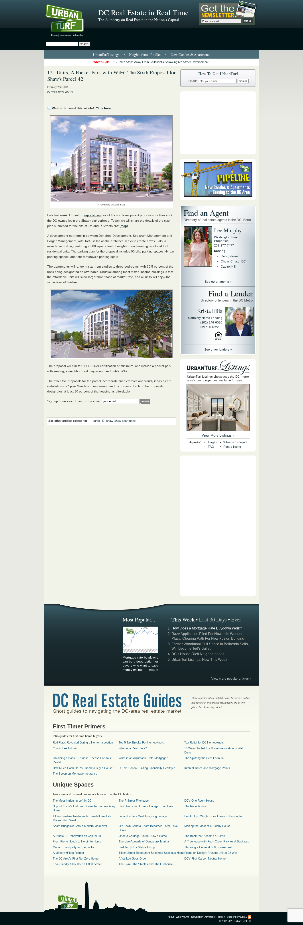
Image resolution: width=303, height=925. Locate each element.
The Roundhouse (195, 806)
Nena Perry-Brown (62, 92)
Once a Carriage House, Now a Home (143, 836)
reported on (92, 215)
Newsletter (65, 35)
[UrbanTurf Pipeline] (218, 199)
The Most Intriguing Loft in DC (72, 800)
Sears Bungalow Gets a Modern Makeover (80, 826)
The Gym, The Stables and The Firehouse (146, 864)
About (171, 916)
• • (151, 54)
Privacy (221, 916)
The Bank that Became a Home (204, 836)
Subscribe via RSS (237, 916)
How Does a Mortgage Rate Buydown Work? (206, 628)
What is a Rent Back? (133, 748)
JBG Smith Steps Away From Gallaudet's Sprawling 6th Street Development (160, 62)
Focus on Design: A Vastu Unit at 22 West (211, 852)
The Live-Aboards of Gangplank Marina (144, 841)
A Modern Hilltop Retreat (68, 852)
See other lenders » (218, 349)
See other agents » (218, 281)
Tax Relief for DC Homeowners (204, 742)
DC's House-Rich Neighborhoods (197, 654)
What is (235, 442)
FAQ (211, 446)
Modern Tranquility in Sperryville (73, 847)
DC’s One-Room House (199, 800)
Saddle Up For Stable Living (137, 847)
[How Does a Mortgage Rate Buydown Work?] (141, 652)
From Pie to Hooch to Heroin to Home (77, 841)
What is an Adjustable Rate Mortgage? (143, 758)
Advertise (78, 35)
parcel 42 (98, 420)
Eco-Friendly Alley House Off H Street (77, 864)
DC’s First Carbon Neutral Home (205, 858)
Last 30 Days (213, 619)
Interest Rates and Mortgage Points (207, 768)
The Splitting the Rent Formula (204, 758)
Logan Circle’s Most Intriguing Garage (143, 816)
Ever (236, 619)
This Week (183, 619)
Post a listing (232, 446)
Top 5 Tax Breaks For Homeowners (141, 742)
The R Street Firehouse (134, 800)
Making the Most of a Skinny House (207, 826)
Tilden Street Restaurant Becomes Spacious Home (151, 852)
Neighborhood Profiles (145, 54)
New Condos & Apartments (190, 54)
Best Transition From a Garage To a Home (146, 806)
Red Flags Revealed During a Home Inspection (83, 742)
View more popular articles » (231, 678)
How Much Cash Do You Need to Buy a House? (83, 768)
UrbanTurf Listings (106, 54)
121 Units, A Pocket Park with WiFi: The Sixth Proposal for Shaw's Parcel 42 (111, 75)
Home (54, 35)
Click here (103, 108)
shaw (109, 420)
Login (212, 442)
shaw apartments (125, 420)
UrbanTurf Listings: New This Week (199, 659)
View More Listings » (218, 435)
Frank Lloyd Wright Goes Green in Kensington (213, 816)
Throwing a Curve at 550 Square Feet (208, 847)
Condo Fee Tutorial (65, 748)
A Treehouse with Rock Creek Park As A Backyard (216, 841)
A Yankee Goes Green (133, 858)
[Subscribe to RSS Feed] (249, 916)
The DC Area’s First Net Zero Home (75, 858)
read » (153, 669)
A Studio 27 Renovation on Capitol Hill (77, 836)
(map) (124, 226)
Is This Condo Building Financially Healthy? (147, 768)
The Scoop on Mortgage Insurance (75, 773)
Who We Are (182, 916)
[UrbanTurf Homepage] (68, 19)
